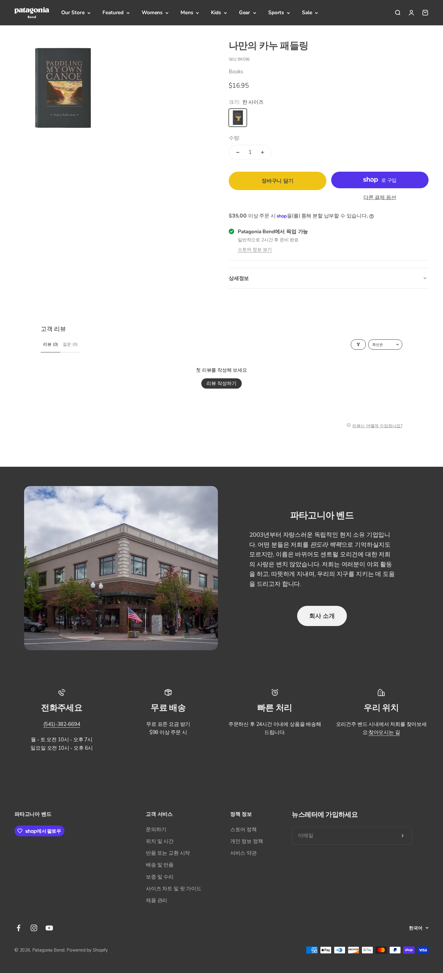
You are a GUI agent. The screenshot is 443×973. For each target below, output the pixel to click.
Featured (113, 12)
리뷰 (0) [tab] (50, 344)
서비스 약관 (243, 853)
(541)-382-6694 (61, 724)
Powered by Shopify (87, 950)
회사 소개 (322, 616)
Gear (244, 12)
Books (236, 71)
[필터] (358, 344)
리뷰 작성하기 (221, 383)
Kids (216, 12)
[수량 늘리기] (262, 152)
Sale (307, 12)
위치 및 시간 (160, 841)
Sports (276, 12)
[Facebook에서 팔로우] (18, 928)
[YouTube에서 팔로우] (49, 928)
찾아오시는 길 (384, 732)
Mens (187, 12)
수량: (234, 138)
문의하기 (156, 829)
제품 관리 (156, 900)
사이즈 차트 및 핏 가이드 (173, 888)
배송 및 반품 (160, 864)
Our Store (72, 12)
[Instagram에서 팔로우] (34, 928)
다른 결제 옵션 (379, 197)
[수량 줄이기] (238, 152)
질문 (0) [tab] (70, 344)
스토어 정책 (243, 829)
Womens (152, 12)
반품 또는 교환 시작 (168, 853)
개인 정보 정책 (246, 841)
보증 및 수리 (160, 876)
